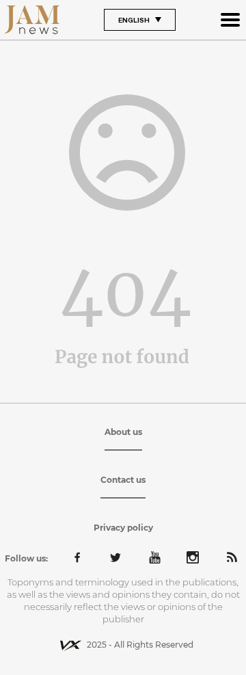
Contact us (123, 480)
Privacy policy (123, 527)
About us (123, 432)
